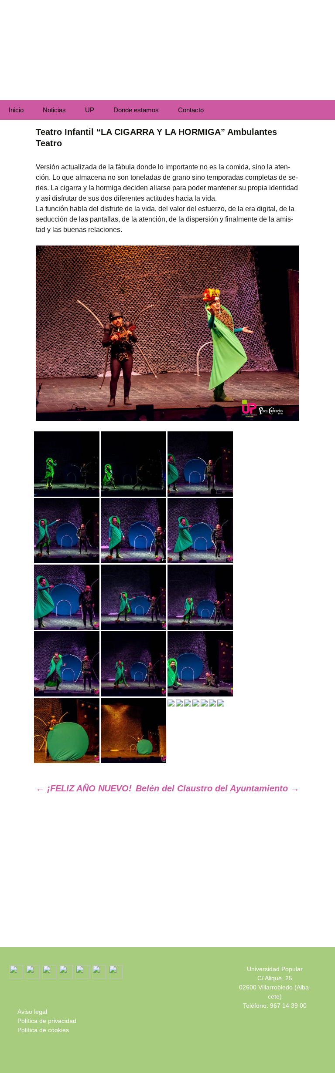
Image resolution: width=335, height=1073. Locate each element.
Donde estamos (136, 110)
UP (89, 110)
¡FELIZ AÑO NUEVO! (84, 788)
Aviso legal (32, 1011)
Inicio (16, 110)
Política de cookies (43, 1029)
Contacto (191, 110)
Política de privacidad (46, 1020)
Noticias (54, 110)
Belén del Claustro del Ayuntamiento (217, 788)
